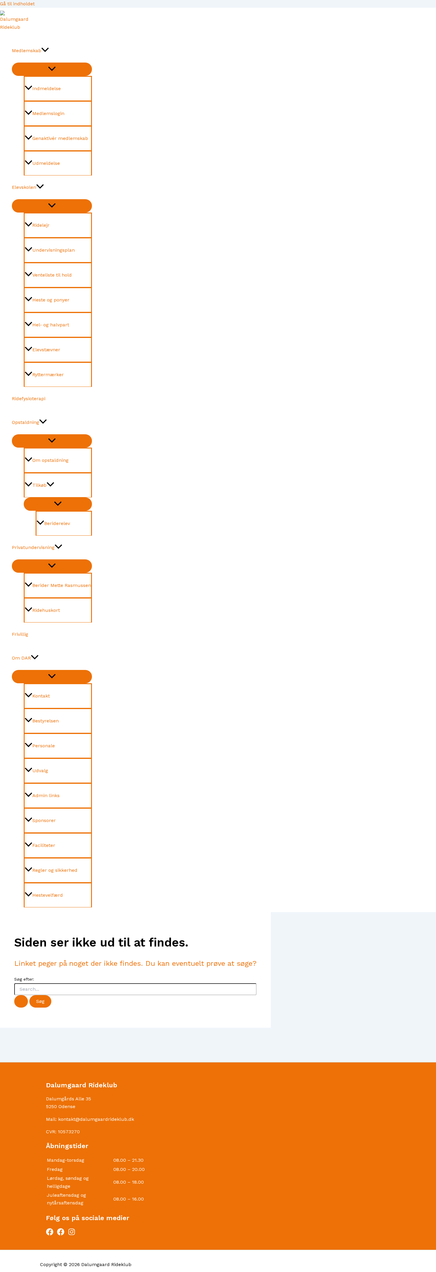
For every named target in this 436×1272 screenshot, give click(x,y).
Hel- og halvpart (50, 325)
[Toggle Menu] (52, 69)
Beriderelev (57, 523)
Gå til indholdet (17, 4)
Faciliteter (43, 845)
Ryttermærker (48, 374)
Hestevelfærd (47, 895)
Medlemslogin (48, 113)
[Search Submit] (21, 1001)
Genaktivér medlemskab (60, 138)
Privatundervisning (33, 547)
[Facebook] (49, 1234)
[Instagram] (71, 1234)
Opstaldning (25, 422)
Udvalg (40, 770)
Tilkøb (39, 485)
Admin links (46, 795)
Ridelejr (41, 225)
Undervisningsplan (53, 250)
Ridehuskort (46, 610)
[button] (45, 51)
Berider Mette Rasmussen (61, 585)
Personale (43, 745)
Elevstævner (46, 349)
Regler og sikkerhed (54, 870)
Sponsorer (44, 820)
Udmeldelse (46, 163)
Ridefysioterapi (28, 398)
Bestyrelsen (45, 721)
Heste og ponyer (50, 300)
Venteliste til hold (52, 275)
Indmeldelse (46, 88)
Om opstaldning (50, 460)
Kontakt (41, 696)
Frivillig (20, 634)
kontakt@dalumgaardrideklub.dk (96, 1119)
